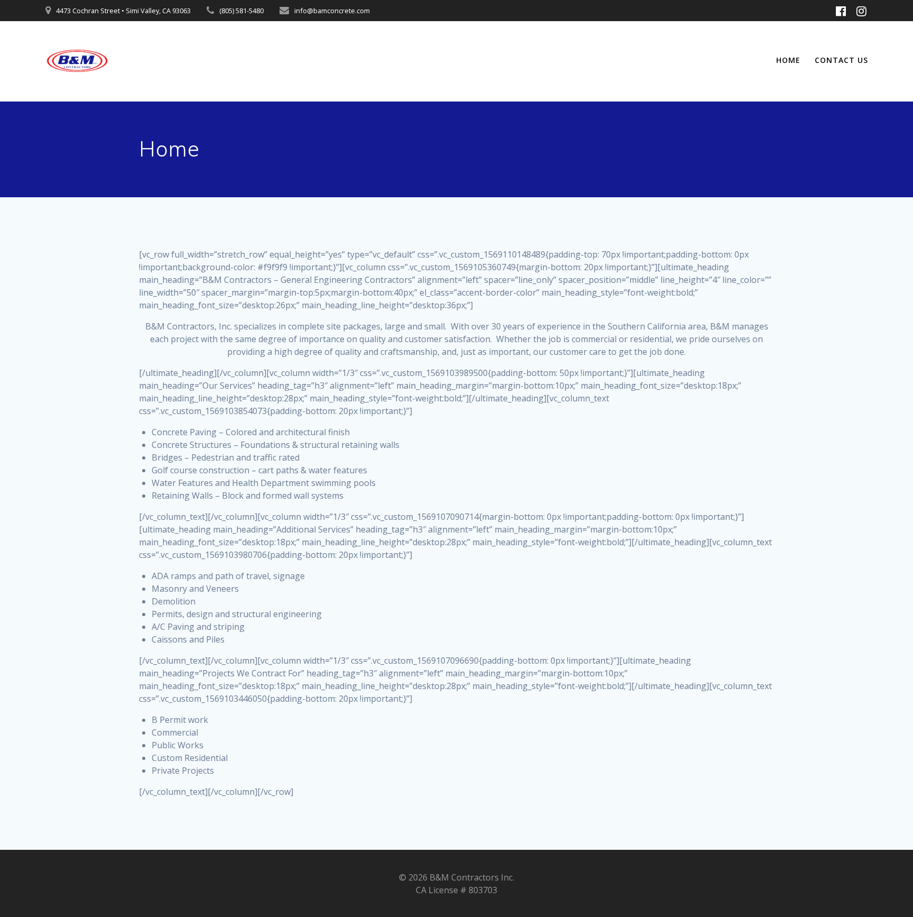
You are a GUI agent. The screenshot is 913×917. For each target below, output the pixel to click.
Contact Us (841, 60)
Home (788, 60)
